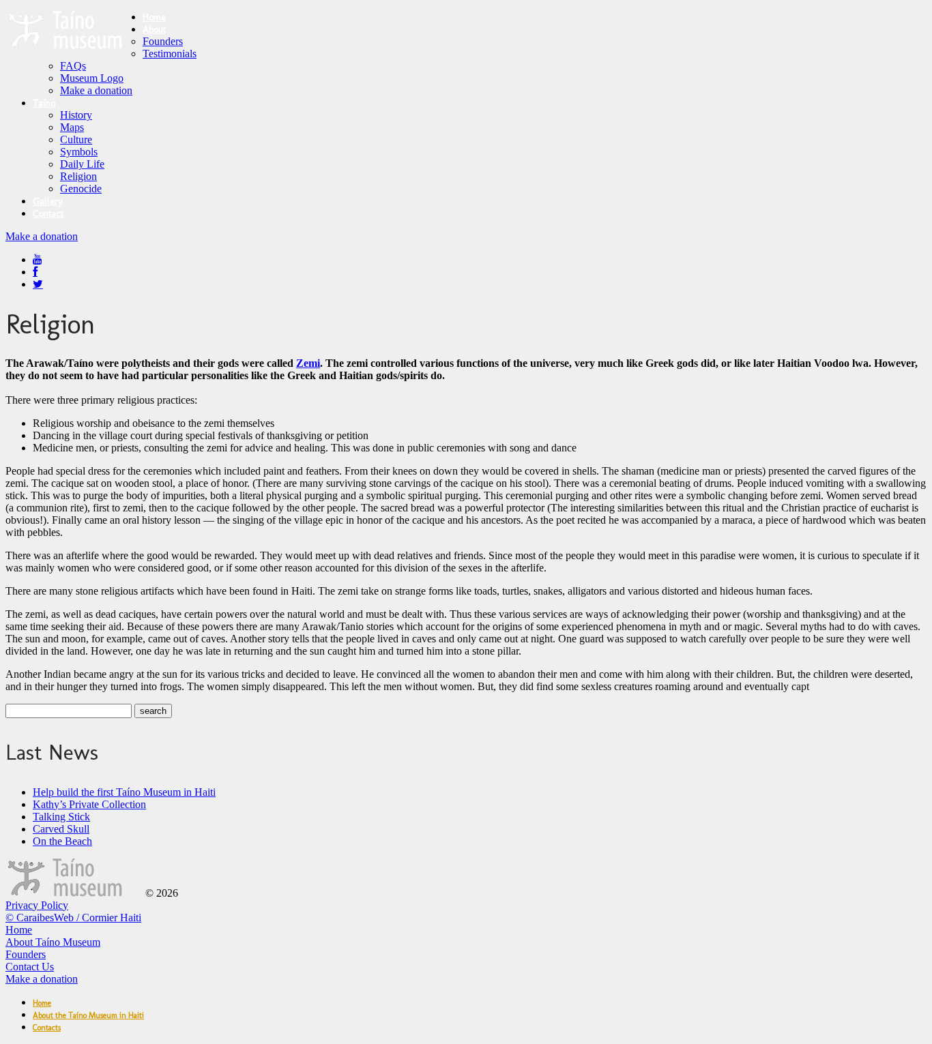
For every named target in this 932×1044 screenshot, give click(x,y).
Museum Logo (91, 78)
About (154, 29)
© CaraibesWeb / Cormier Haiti (73, 917)
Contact (48, 214)
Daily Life (82, 164)
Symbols (79, 152)
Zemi (308, 363)
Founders (163, 41)
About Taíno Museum (52, 942)
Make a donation (96, 90)
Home (154, 17)
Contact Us (29, 966)
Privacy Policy (36, 905)
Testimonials (169, 53)
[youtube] (37, 259)
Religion (78, 176)
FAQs (73, 66)
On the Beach (62, 841)
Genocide (81, 188)
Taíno (44, 103)
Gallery (48, 201)
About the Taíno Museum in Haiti (88, 1015)
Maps (72, 127)
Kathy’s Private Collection (89, 804)
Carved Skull (61, 829)
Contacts (47, 1027)
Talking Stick (61, 816)
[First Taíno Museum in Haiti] (74, 893)
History (76, 115)
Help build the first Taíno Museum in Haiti (124, 792)
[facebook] (35, 272)
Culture (76, 139)
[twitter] (38, 284)
